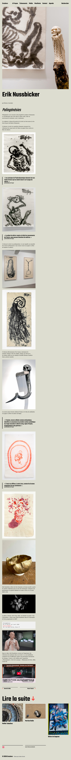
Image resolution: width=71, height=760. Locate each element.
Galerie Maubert (7, 625)
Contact (44, 3)
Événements (23, 3)
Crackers (5, 3)
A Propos (15, 3)
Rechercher (65, 3)
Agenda (51, 3)
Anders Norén (22, 757)
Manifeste (37, 3)
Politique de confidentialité (31, 747)
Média (31, 3)
